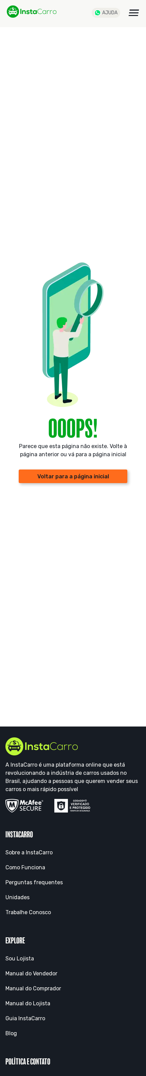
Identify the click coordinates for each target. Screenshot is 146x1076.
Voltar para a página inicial (73, 476)
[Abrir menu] (133, 13)
